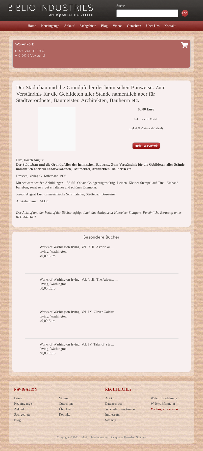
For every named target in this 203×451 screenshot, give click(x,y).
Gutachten (66, 403)
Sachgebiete (22, 414)
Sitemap (110, 420)
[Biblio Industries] (51, 8)
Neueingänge (23, 403)
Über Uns (65, 409)
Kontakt (64, 414)
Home (18, 398)
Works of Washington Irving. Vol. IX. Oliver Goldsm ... (79, 312)
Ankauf (19, 409)
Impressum (112, 414)
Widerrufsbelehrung (164, 398)
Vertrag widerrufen (164, 409)
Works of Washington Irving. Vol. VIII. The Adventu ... (79, 279)
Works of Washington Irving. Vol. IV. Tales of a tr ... (77, 344)
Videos (63, 398)
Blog (17, 420)
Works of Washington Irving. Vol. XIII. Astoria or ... (77, 247)
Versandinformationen (120, 409)
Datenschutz (113, 403)
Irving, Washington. (54, 251)
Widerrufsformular (163, 403)
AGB (108, 398)
